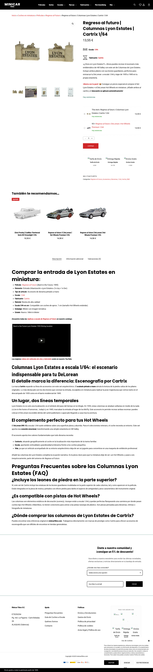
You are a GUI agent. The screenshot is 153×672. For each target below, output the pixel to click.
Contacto (48, 626)
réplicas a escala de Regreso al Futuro (41, 319)
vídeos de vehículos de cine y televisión (36, 359)
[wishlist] (139, 5)
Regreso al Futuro (53, 15)
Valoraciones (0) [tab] (94, 259)
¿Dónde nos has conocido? (98, 567)
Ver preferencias (142, 663)
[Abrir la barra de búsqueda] (135, 5)
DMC (128, 179)
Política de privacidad (86, 621)
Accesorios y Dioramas (110, 179)
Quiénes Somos (51, 621)
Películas (40, 15)
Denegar (127, 663)
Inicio (14, 15)
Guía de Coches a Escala (55, 617)
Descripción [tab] (57, 259)
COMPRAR (91, 146)
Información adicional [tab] (74, 259)
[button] (149, 641)
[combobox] (115, 573)
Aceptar (111, 663)
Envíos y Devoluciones (87, 613)
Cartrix (100, 58)
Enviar (134, 584)
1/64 (96, 49)
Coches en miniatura (26, 15)
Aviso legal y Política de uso (89, 630)
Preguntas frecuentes (54, 613)
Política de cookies (139, 655)
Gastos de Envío (84, 617)
